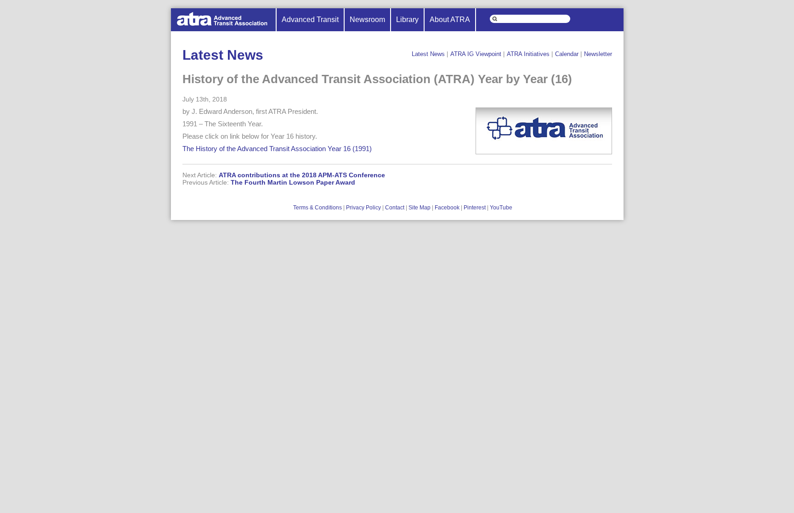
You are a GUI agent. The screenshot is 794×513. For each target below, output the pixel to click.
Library (407, 19)
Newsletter (598, 54)
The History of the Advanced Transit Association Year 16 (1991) (277, 148)
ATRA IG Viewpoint (475, 54)
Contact (394, 207)
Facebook (447, 207)
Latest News (428, 54)
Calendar (566, 54)
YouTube (501, 207)
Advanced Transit (310, 19)
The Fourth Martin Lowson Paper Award (293, 182)
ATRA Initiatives (528, 54)
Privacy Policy (363, 207)
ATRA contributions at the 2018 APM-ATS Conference (302, 175)
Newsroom (367, 19)
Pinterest (475, 207)
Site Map (419, 207)
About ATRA (450, 19)
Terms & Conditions (317, 207)
